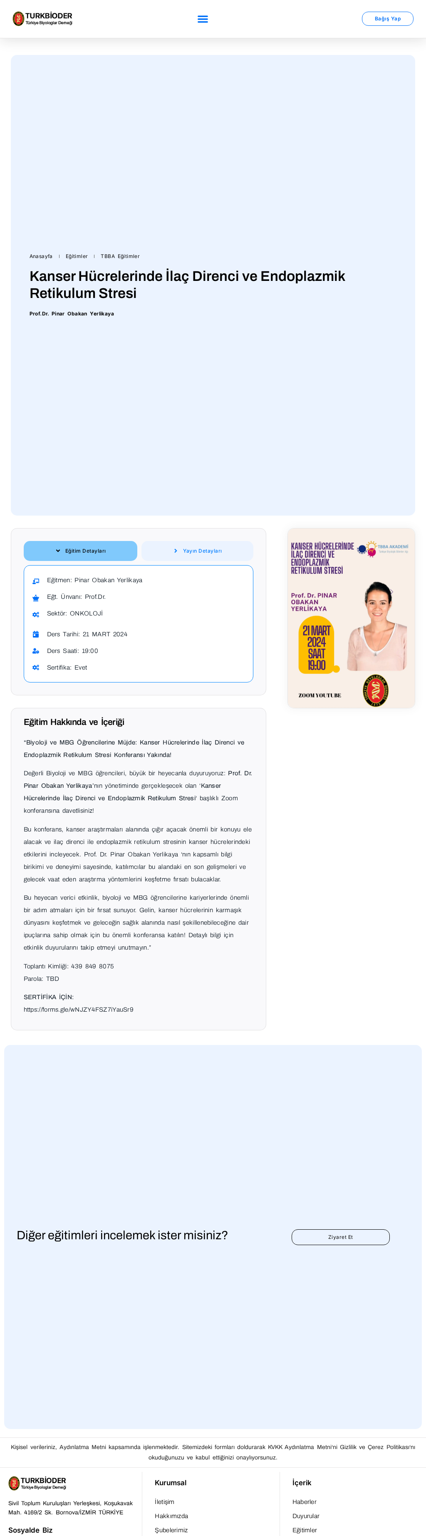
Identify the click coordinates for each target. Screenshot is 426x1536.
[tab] (80, 551)
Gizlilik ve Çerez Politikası (374, 1447)
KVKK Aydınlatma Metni (299, 1447)
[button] (203, 18)
